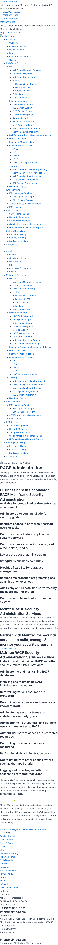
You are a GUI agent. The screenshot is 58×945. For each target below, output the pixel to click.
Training (13, 166)
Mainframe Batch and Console (26, 176)
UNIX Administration (22, 125)
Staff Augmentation (18, 241)
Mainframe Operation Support (26, 128)
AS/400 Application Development (25, 203)
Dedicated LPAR (22, 87)
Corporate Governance (20, 56)
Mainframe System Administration (28, 173)
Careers (3, 863)
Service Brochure (8, 836)
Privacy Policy (6, 874)
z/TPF (15, 159)
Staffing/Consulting (15, 231)
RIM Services (12, 210)
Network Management (20, 217)
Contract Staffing (17, 237)
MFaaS (12, 66)
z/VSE (15, 149)
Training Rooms (7, 857)
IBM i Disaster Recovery (23, 200)
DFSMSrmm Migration (22, 114)
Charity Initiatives (17, 46)
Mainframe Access (21, 97)
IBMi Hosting (15, 207)
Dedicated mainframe (25, 84)
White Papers (6, 839)
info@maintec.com (9, 1)
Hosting (16, 80)
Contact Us (11, 244)
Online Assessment (9, 887)
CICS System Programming (25, 179)
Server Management (19, 214)
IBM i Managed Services (20, 193)
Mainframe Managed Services (26, 70)
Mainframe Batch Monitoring (26, 132)
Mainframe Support (18, 101)
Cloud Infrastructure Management (25, 224)
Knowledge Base (8, 870)
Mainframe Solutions (16, 63)
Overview (13, 43)
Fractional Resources (22, 73)
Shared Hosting (22, 90)
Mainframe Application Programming (29, 169)
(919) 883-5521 (7, 22)
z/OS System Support (22, 104)
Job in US (4, 867)
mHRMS (4, 880)
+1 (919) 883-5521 (9, 15)
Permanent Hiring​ (17, 234)
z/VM (14, 152)
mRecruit (4, 884)
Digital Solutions (7, 860)
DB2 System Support (22, 108)
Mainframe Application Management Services (31, 135)
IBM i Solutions (13, 190)
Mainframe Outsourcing (23, 77)
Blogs (12, 53)
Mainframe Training (9, 853)
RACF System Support (23, 121)
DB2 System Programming (25, 183)
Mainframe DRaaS (17, 138)
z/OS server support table (24, 162)
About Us (10, 39)
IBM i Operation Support (23, 196)
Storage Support (20, 118)
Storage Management (19, 220)
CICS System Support (22, 111)
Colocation (17, 94)
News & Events (16, 49)
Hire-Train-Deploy (17, 186)
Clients (12, 60)
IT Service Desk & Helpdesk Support (26, 227)
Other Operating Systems (21, 145)
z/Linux (15, 155)
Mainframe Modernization (21, 142)
